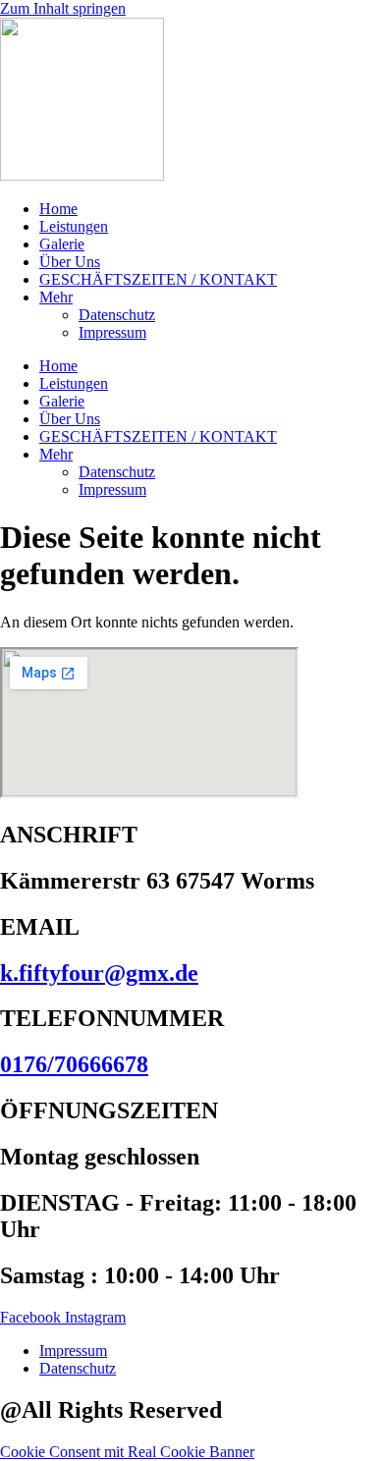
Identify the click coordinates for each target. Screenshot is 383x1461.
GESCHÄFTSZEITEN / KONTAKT (158, 279)
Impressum (112, 332)
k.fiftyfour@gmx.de (99, 973)
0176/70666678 (74, 1064)
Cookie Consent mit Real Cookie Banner (127, 1451)
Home (58, 208)
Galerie (61, 244)
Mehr (56, 297)
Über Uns (69, 261)
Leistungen (73, 226)
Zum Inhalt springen (63, 8)
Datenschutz (117, 314)
